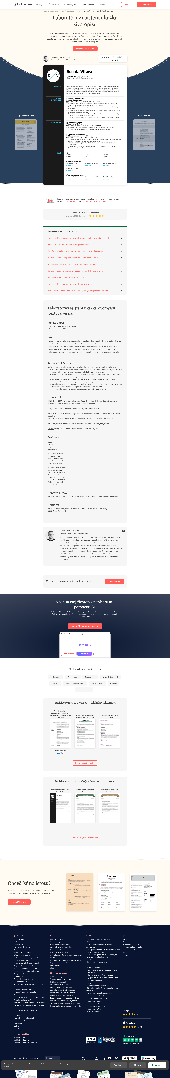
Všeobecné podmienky (131, 944)
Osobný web (18, 944)
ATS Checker (88, 4)
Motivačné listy (56, 950)
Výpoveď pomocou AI (22, 955)
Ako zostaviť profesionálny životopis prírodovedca (70, 284)
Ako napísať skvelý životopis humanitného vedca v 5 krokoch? (75, 264)
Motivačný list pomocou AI (24, 952)
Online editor (19, 939)
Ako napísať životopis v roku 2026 (99, 993)
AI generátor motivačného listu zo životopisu (26, 1011)
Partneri (126, 955)
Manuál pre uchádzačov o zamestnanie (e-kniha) (66, 956)
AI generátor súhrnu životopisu (25, 966)
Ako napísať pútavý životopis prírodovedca (66, 277)
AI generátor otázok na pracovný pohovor (29, 997)
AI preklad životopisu (22, 960)
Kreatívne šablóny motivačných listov (64, 1001)
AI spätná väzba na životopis (25, 992)
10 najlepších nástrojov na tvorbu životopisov (99, 945)
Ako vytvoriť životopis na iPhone (98, 939)
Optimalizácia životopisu (23, 989)
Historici (55, 683)
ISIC (88, 942)
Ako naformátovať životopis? (97, 996)
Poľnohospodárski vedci (75, 683)
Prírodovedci (73, 677)
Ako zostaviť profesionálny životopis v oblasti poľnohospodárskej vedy (79, 238)
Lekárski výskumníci (110, 677)
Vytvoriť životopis (146, 4)
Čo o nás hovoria (129, 958)
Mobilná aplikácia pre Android (25, 1043)
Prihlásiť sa (128, 4)
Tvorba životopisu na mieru (24, 979)
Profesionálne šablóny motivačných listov (66, 1006)
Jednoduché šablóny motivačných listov (65, 1003)
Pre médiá (126, 952)
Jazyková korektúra (21, 1021)
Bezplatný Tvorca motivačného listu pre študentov (29, 1006)
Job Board (18, 1015)
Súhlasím (159, 1065)
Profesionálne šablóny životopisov (63, 993)
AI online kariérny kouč (22, 1000)
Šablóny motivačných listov (60, 979)
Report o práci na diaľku (59, 963)
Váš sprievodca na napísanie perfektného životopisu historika (75, 258)
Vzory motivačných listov (59, 944)
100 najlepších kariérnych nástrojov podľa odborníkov (102, 989)
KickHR (16, 1026)
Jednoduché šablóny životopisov (62, 990)
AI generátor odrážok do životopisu (27, 963)
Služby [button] (39, 4)
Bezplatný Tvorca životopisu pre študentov (30, 1003)
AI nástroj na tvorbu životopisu (25, 950)
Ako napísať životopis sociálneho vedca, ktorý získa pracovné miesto (78, 290)
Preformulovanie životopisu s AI (26, 958)
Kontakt (125, 942)
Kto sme (126, 939)
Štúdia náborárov (92, 1012)
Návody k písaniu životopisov (61, 947)
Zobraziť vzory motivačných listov (85, 838)
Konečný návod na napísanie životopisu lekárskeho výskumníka (76, 271)
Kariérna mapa (19, 995)
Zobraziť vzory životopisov (85, 763)
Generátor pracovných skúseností (26, 971)
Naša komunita (56, 965)
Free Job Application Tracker (25, 1018)
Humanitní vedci (84, 690)
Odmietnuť (118, 1065)
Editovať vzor (114, 581)
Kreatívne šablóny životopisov (61, 995)
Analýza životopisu (21, 974)
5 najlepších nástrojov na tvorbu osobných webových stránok (102, 966)
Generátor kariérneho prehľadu (25, 968)
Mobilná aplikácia (20, 1037)
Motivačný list (19, 942)
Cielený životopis (20, 982)
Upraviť (137, 1065)
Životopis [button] (53, 4)
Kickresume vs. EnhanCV (95, 1006)
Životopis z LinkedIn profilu (24, 947)
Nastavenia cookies (130, 950)
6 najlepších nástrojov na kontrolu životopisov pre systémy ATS (99, 961)
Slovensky (52, 1058)
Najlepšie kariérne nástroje (96, 985)
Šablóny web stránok (58, 982)
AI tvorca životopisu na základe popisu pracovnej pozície (28, 985)
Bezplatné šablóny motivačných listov (64, 998)
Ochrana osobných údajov (132, 947)
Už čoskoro (18, 1023)
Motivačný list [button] (70, 4)
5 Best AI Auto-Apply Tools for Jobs (99, 975)
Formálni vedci (97, 683)
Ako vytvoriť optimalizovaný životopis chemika (68, 244)
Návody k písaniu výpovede (60, 952)
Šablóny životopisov (57, 977)
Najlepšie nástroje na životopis (98, 983)
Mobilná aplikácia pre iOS (24, 1040)
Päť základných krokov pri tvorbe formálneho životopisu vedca (75, 251)
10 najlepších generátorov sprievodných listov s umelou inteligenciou (101, 956)
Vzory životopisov (56, 942)
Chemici (113, 683)
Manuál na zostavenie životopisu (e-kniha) (66, 960)
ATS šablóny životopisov (59, 985)
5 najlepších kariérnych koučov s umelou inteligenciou (101, 971)
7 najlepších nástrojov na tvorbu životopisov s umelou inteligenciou (103, 951)
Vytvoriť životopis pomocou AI (85, 626)
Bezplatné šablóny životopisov (61, 987)
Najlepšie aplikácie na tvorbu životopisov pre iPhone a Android (102, 979)
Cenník (102, 4)
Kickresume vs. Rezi (94, 1004)
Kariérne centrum (56, 939)
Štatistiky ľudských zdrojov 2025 (98, 998)
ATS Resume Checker (22, 976)
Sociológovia (55, 677)
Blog (52, 968)
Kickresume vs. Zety (94, 1001)
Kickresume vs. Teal (93, 1009)
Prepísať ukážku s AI (85, 48)
